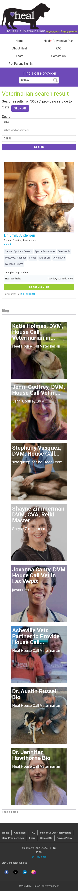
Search (39, 146)
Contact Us (58, 56)
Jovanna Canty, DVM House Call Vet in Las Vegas (39, 575)
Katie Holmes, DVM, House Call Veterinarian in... (37, 332)
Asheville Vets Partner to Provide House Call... (36, 636)
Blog (5, 311)
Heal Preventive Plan (58, 41)
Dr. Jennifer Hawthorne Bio (31, 755)
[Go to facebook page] (6, 872)
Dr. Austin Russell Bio (35, 694)
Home (19, 41)
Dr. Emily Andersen (19, 235)
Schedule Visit (39, 286)
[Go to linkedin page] (24, 872)
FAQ (58, 48)
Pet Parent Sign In (21, 63)
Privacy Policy (64, 838)
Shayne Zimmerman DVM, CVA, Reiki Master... (38, 514)
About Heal (19, 48)
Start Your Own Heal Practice (55, 832)
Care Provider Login (13, 838)
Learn (19, 56)
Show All (20, 108)
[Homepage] (39, 17)
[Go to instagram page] (33, 872)
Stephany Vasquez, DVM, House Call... (36, 450)
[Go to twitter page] (15, 872)
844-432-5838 (39, 856)
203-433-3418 (28, 294)
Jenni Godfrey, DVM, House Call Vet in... (38, 389)
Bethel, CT (9, 244)
